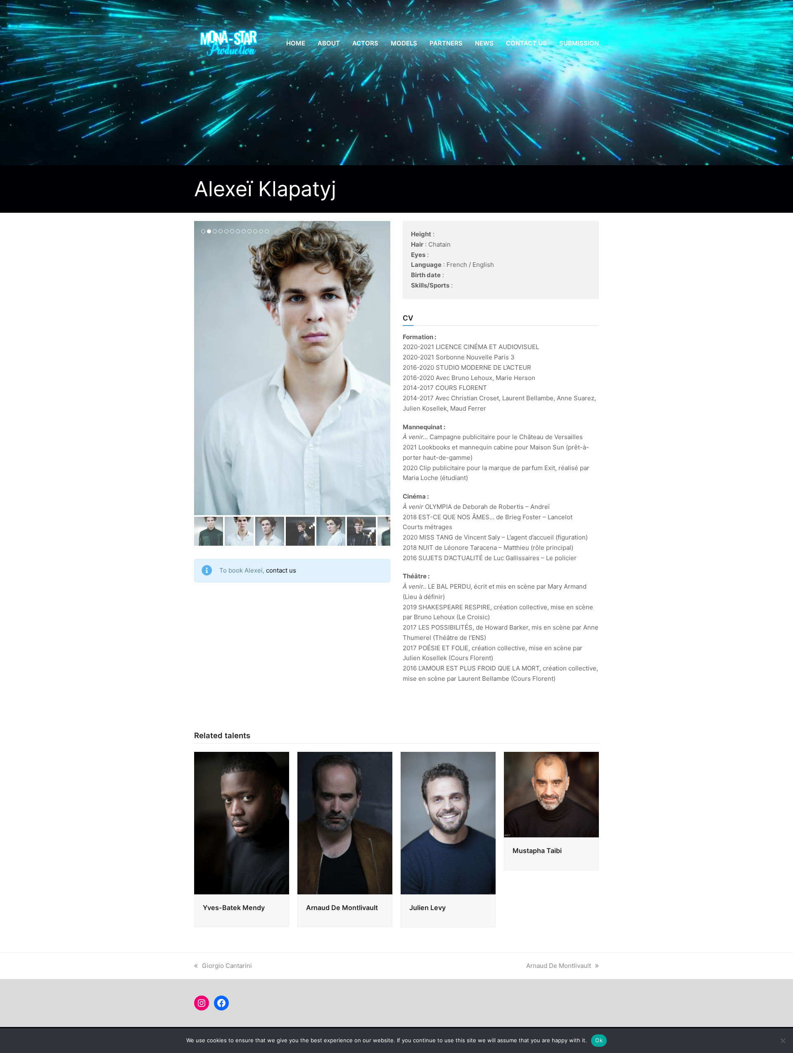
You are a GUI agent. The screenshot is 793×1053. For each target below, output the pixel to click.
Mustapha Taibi (537, 850)
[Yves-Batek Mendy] (241, 822)
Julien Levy (427, 907)
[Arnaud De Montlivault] (344, 822)
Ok (599, 1040)
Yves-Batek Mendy (234, 907)
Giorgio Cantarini (227, 966)
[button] (201, 368)
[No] (783, 1040)
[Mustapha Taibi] (551, 794)
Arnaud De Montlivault (342, 907)
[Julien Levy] (448, 822)
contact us (281, 570)
